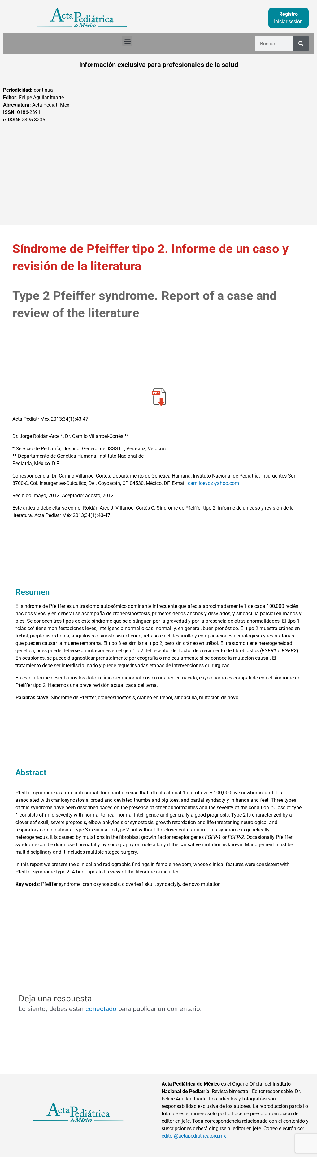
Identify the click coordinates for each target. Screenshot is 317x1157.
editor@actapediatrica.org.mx (194, 1136)
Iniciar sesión (288, 21)
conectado (100, 1008)
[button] (127, 41)
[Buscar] (301, 43)
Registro (288, 14)
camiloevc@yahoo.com (213, 483)
